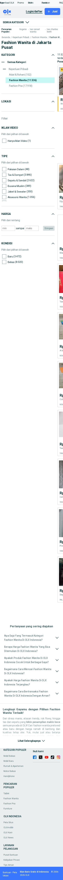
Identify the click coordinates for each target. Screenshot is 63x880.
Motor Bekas (10, 771)
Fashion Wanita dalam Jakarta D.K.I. (55, 37)
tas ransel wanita (35, 30)
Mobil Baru (9, 761)
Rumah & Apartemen (13, 766)
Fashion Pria (9, 803)
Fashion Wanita (39, 37)
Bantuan (7, 872)
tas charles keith (52, 30)
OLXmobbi (8, 827)
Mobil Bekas (9, 756)
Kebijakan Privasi (12, 860)
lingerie (23, 29)
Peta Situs (8, 822)
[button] (9, 2)
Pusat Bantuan (11, 855)
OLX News (8, 837)
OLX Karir (8, 832)
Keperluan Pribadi (21, 37)
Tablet (6, 793)
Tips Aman (9, 865)
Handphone (9, 776)
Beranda (6, 37)
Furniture (8, 808)
